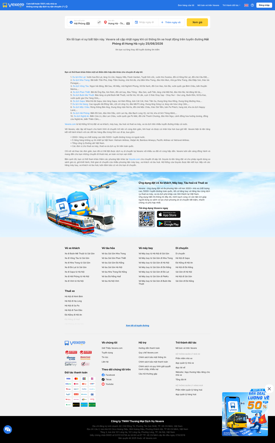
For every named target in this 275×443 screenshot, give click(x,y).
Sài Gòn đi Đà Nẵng (185, 281)
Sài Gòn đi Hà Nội (184, 272)
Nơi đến (111, 20)
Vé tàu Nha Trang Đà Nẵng (114, 272)
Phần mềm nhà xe (184, 358)
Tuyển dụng (107, 352)
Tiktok (109, 379)
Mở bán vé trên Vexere (208, 5)
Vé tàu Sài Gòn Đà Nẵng (113, 262)
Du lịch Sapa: (79, 101)
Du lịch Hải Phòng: (81, 113)
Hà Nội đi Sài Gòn (184, 276)
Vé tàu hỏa (108, 248)
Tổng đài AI (181, 379)
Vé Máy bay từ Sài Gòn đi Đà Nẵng (155, 267)
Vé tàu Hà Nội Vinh (110, 281)
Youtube (109, 384)
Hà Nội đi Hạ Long (73, 301)
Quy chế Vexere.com (148, 352)
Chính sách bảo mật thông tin (152, 357)
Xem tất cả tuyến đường (137, 325)
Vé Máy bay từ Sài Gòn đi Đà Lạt (154, 272)
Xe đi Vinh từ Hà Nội (74, 281)
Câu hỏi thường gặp (148, 374)
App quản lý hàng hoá (186, 394)
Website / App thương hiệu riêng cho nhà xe (193, 373)
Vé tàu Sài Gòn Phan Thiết (114, 258)
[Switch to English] (246, 5)
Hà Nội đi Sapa (183, 258)
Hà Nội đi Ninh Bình (74, 296)
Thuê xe (70, 290)
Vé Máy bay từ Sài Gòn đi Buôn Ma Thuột (155, 282)
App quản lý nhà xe (185, 363)
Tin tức (105, 357)
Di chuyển (182, 248)
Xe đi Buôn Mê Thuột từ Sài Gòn (80, 253)
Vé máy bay (146, 248)
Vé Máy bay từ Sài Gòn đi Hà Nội (154, 262)
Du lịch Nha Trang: (81, 80)
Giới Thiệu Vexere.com (112, 348)
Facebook (110, 375)
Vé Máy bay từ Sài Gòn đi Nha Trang (156, 258)
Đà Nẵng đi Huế (72, 319)
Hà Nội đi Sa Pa (72, 305)
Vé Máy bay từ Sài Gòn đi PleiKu (154, 276)
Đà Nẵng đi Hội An (184, 262)
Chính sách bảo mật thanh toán (153, 361)
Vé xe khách (72, 248)
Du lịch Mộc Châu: (81, 107)
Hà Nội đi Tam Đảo (73, 310)
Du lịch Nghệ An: (81, 116)
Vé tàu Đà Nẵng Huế (111, 276)
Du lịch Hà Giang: (80, 104)
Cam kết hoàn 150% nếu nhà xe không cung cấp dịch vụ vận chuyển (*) (45, 5)
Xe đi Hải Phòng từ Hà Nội (77, 276)
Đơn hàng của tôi (186, 5)
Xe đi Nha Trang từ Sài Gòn (77, 262)
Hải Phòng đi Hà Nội (74, 324)
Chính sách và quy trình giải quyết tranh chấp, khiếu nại (155, 367)
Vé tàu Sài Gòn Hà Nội (112, 267)
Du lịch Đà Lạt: (79, 77)
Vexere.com (70, 124)
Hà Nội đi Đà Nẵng (184, 267)
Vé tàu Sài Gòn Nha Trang (114, 253)
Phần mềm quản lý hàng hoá (189, 390)
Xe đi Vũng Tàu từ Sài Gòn (77, 258)
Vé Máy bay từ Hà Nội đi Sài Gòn (154, 253)
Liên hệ (105, 361)
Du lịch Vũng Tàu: (81, 86)
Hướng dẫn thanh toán (149, 348)
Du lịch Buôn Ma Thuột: (83, 95)
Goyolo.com (134, 159)
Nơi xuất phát (79, 20)
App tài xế (180, 367)
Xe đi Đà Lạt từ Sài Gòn (76, 267)
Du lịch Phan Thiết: (81, 92)
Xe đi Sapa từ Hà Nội (74, 272)
